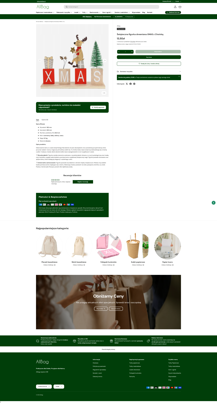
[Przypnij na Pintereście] (134, 84)
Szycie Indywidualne (174, 373)
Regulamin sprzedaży (99, 370)
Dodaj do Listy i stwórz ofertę (150, 63)
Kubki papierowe (138, 262)
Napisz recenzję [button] (83, 182)
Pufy (84, 12)
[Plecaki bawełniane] (49, 246)
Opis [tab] (37, 120)
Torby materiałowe (135, 366)
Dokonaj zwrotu (97, 376)
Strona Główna (39, 21)
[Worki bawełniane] (79, 246)
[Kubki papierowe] (138, 246)
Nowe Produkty (115, 308)
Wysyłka (132, 41)
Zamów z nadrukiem (121, 12)
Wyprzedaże (136, 12)
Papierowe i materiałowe (44, 12)
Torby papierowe (134, 363)
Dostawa (95, 363)
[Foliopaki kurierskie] (108, 246)
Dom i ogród (106, 12)
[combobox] (111, 7)
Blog (143, 12)
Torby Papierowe (173, 363)
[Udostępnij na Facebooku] (130, 84)
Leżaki (76, 12)
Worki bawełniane (79, 262)
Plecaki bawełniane (49, 262)
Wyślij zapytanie (99, 107)
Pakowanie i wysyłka (63, 12)
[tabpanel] (72, 145)
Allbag (118, 26)
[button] (214, 203)
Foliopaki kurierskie (108, 262)
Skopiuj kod (130, 16)
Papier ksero (167, 262)
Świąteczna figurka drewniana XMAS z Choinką (55, 21)
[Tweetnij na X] (127, 84)
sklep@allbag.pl (40, 1)
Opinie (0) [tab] (45, 120)
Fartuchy (132, 376)
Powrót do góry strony (108, 349)
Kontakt (149, 12)
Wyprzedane (158, 51)
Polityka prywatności (99, 366)
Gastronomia (94, 12)
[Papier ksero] (167, 246)
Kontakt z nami (97, 373)
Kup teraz (149, 57)
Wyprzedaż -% (101, 308)
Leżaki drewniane (134, 370)
